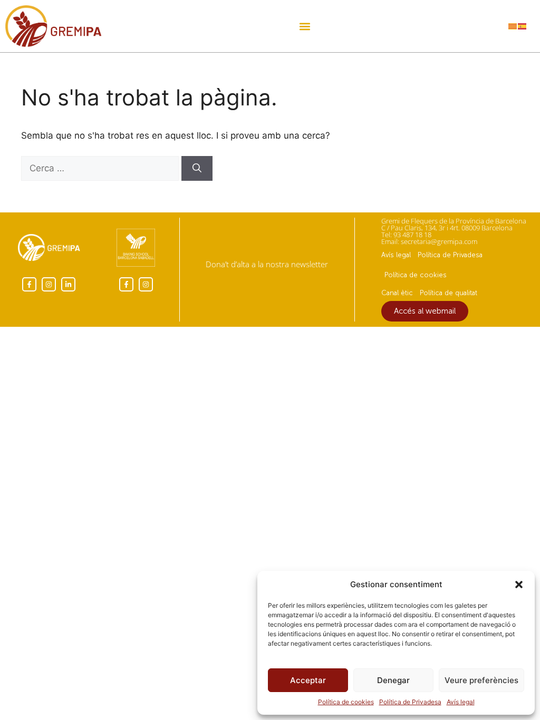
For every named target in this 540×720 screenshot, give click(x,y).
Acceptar (308, 680)
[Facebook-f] (29, 284)
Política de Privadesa (410, 702)
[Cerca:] (101, 168)
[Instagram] (49, 284)
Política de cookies (346, 702)
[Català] (513, 26)
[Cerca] (197, 168)
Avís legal (461, 702)
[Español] (522, 26)
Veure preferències (481, 680)
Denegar (393, 680)
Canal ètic (397, 293)
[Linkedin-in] (68, 284)
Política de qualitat (448, 293)
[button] (519, 584)
